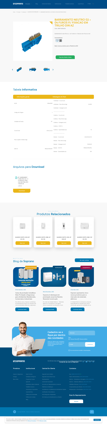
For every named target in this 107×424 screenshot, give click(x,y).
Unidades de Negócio (31, 376)
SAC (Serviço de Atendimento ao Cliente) (52, 397)
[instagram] (90, 362)
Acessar (76, 401)
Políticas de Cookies (30, 397)
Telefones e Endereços (47, 386)
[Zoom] (50, 23)
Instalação (24, 11)
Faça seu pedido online (65, 57)
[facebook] (83, 362)
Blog (37, 3)
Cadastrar (90, 344)
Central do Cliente (46, 3)
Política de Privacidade (76, 361)
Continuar (97, 419)
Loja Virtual (81, 3)
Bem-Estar (15, 379)
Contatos (72, 368)
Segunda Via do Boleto (47, 374)
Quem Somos (29, 374)
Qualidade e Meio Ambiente (32, 384)
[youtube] (86, 362)
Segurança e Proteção (31, 267)
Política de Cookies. (43, 420)
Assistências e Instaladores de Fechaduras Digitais (54, 389)
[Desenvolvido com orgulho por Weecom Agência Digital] (14, 411)
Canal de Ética (29, 391)
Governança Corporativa (32, 389)
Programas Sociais (30, 379)
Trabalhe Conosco (69, 3)
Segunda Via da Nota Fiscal (48, 376)
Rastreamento (45, 379)
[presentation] (12, 69)
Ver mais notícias (84, 260)
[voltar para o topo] (92, 412)
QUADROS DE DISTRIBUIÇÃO (33, 11)
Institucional (58, 3)
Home (14, 11)
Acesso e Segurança (18, 374)
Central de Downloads (47, 381)
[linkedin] (93, 362)
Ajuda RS (28, 381)
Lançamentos (86, 267)
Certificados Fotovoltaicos (48, 391)
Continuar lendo (22, 309)
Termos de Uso (91, 361)
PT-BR (89, 3)
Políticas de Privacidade (31, 394)
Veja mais (22, 243)
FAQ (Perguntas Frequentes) (49, 394)
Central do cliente (48, 368)
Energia (18, 11)
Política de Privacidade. (32, 420)
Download (59, 48)
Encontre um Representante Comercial (51, 384)
